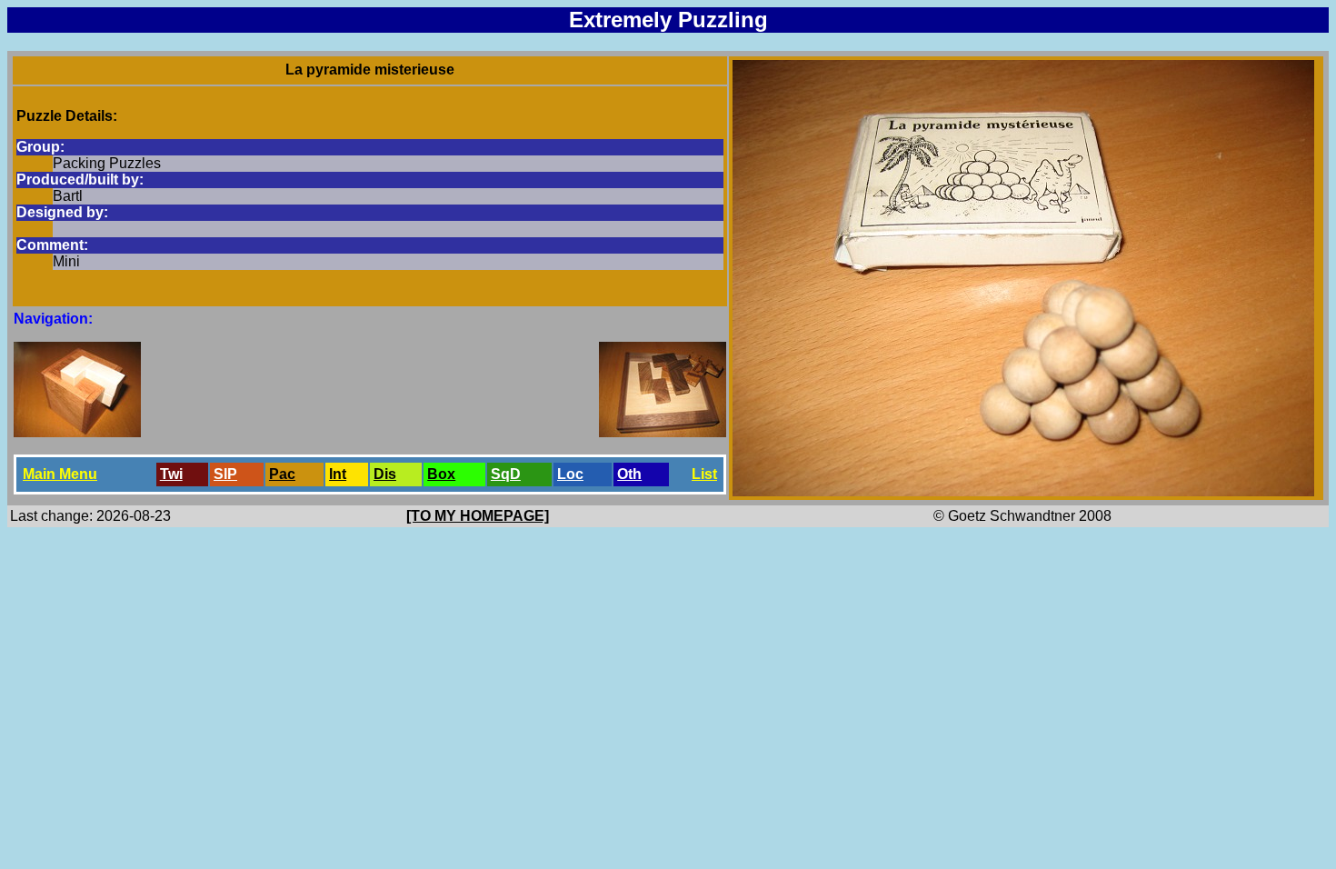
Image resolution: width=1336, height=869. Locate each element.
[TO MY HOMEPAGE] (477, 516)
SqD (506, 474)
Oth (629, 474)
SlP (225, 474)
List (704, 474)
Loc (570, 474)
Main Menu (60, 474)
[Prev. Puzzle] (77, 432)
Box (441, 474)
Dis (385, 474)
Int (337, 474)
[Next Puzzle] (662, 432)
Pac (282, 474)
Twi (171, 474)
